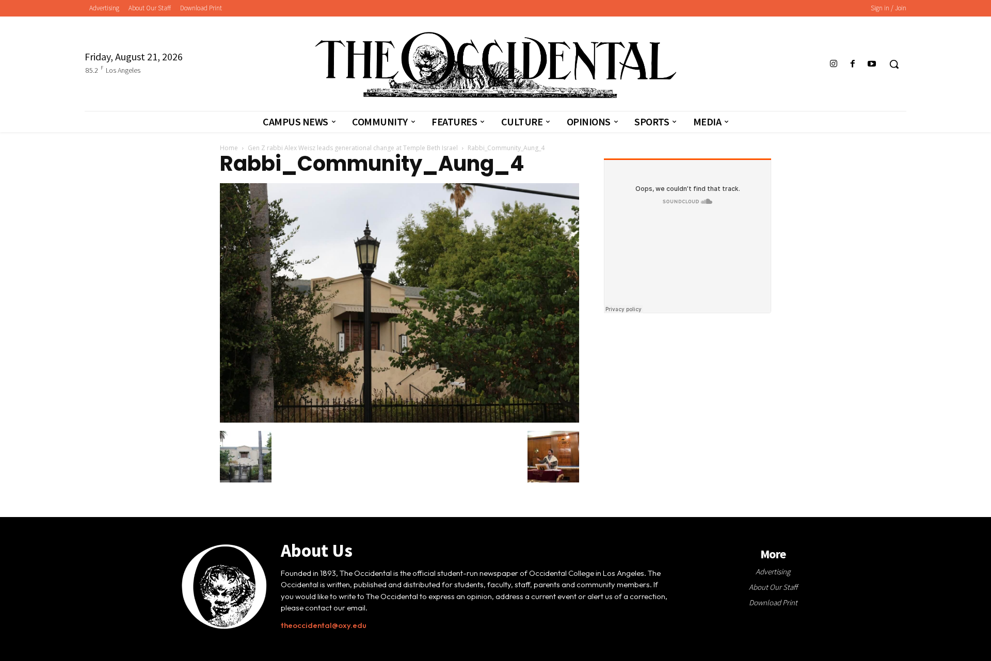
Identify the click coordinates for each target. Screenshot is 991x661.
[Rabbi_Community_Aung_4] (399, 420)
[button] (894, 64)
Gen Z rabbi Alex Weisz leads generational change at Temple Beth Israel (353, 147)
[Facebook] (853, 64)
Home (229, 147)
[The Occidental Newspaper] (495, 65)
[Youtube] (872, 64)
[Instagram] (833, 64)
